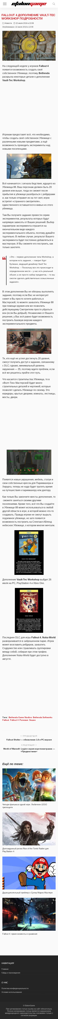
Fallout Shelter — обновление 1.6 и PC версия (29, 739)
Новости (8, 23)
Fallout (5, 720)
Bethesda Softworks (42, 717)
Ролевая (23, 720)
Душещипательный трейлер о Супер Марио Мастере (27, 892)
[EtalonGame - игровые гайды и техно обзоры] (29, 3)
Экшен (32, 720)
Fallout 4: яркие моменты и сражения (19, 934)
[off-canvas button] (5, 4)
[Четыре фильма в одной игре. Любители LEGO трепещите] (29, 784)
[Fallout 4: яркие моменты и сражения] (29, 914)
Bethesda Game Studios (20, 717)
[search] (54, 4)
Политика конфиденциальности (15, 988)
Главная (4, 969)
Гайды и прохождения (10, 973)
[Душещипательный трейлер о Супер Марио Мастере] (29, 873)
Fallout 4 (14, 720)
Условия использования (11, 992)
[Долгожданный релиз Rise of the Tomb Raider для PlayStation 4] (29, 828)
